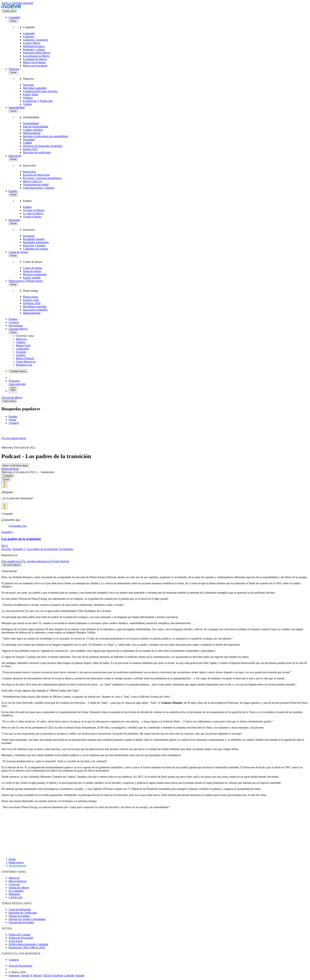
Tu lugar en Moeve (33, 210)
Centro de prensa (18, 251)
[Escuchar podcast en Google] (35, 561)
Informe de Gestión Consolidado (27, 919)
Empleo (13, 190)
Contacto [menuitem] (14, 422)
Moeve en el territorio (35, 65)
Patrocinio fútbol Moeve (36, 52)
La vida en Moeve (33, 213)
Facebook (57, 975)
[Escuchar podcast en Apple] (59, 561)
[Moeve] (11, 7)
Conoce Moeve (31, 42)
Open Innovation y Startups (38, 187)
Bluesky (38, 975)
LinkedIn (69, 975)
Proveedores (16, 325)
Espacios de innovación (36, 174)
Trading (27, 104)
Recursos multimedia (35, 274)
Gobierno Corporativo (35, 39)
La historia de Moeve (35, 59)
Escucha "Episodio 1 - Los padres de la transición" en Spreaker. (37, 549)
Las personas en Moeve (36, 55)
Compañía (14, 17)
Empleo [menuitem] (13, 416)
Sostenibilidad (17, 107)
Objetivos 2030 (31, 303)
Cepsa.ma (14, 884)
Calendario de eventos (35, 248)
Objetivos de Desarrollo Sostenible (42, 145)
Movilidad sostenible (34, 88)
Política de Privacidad (21, 937)
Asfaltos (20, 355)
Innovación (15, 155)
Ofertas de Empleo (19, 915)
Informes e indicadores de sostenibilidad (45, 136)
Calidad (27, 142)
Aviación (21, 351)
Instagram (14, 975)
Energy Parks (30, 94)
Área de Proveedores (20, 965)
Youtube (79, 975)
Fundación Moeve (19, 887)
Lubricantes (22, 348)
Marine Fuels (23, 345)
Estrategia (28, 36)
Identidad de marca (33, 46)
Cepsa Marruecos (26, 361)
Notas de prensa (32, 271)
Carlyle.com (15, 897)
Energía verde (31, 300)
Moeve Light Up (32, 181)
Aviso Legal (15, 941)
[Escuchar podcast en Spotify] (11, 561)
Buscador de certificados (37, 152)
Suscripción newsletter (21, 922)
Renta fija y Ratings (34, 245)
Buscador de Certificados (23, 912)
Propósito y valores (34, 49)
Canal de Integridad (20, 909)
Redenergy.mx (24, 364)
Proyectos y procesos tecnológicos (42, 178)
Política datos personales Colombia (28, 944)
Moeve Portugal (25, 358)
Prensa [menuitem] (12, 419)
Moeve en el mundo (34, 62)
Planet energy (30, 296)
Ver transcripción (11, 564)
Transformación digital (35, 184)
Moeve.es (21, 338)
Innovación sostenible (35, 309)
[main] (11, 397)
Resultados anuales (33, 239)
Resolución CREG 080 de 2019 (27, 947)
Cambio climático (33, 129)
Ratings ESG (30, 149)
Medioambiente (32, 133)
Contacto (14, 322)
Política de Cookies (19, 934)
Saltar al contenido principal (17, 2)
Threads (25, 975)
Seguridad (28, 139)
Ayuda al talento (32, 216)
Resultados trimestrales (36, 242)
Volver (13, 21)
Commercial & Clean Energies (40, 91)
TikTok (47, 975)
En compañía (16, 890)
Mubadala (14, 894)
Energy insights (32, 277)
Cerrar (6, 479)
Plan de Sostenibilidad (35, 126)
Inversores (14, 219)
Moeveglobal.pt (17, 881)
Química (28, 97)
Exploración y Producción (38, 100)
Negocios (14, 68)
